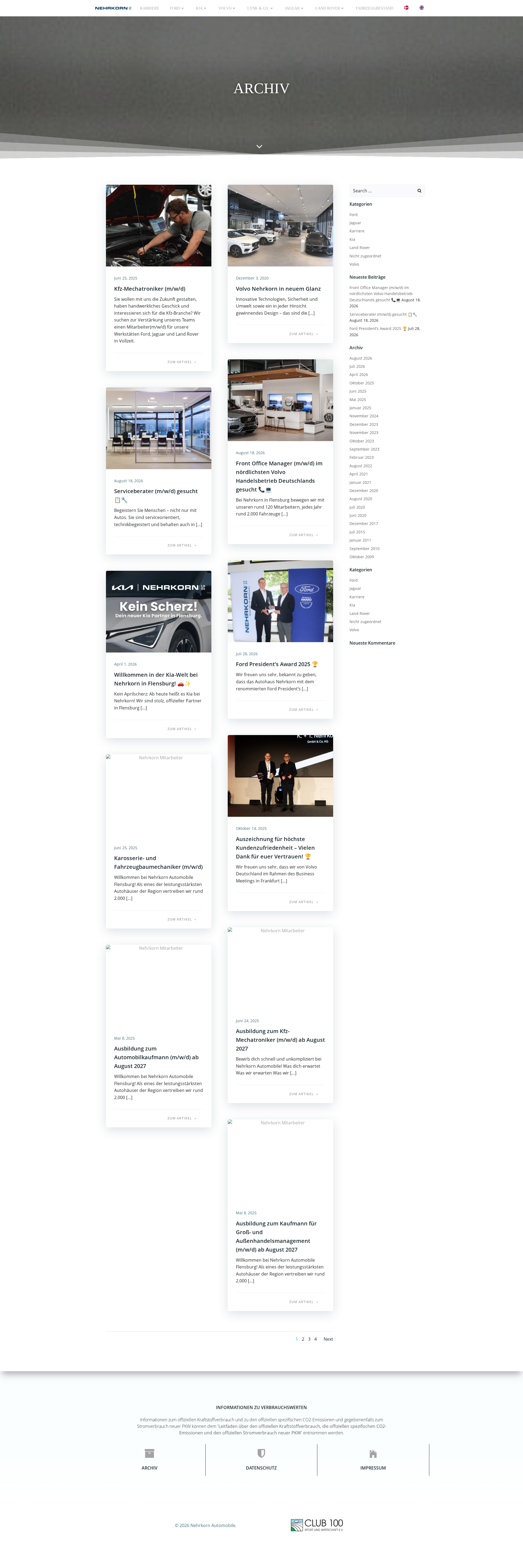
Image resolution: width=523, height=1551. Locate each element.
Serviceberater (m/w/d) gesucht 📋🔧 (383, 314)
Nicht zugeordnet (365, 256)
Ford (175, 8)
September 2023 (364, 449)
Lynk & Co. (258, 8)
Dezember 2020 (363, 490)
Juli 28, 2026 (247, 653)
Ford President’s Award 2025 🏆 (378, 328)
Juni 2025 (357, 391)
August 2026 (360, 358)
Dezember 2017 (363, 523)
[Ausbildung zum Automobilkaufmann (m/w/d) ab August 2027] (158, 985)
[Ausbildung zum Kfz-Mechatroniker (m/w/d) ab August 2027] (280, 968)
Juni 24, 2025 (247, 1020)
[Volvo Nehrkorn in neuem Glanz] (280, 225)
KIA (199, 8)
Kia (352, 239)
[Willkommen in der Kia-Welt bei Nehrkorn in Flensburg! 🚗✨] (158, 611)
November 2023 (363, 432)
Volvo (225, 8)
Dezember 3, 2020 (252, 278)
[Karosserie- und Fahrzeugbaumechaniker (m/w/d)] (158, 795)
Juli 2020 (357, 507)
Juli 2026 (357, 366)
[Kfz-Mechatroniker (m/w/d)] (158, 225)
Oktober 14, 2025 (251, 828)
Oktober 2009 (361, 556)
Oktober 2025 (361, 383)
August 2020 (360, 498)
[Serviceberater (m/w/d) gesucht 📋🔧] (158, 428)
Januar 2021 (360, 482)
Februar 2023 (361, 457)
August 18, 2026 (250, 452)
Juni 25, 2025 (125, 278)
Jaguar (292, 8)
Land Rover (327, 8)
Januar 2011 (360, 540)
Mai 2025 (357, 399)
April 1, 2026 (125, 664)
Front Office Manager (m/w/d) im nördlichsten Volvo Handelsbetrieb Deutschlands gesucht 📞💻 (381, 293)
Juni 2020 (357, 515)
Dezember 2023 (363, 424)
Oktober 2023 (361, 441)
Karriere (149, 8)
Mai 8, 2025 (124, 1038)
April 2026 (358, 374)
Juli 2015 (357, 532)
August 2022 (360, 465)
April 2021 (358, 473)
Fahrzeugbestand (374, 8)
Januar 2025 (360, 407)
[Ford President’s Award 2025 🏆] (280, 601)
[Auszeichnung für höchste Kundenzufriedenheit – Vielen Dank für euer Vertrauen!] (280, 775)
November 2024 (363, 415)
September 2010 (364, 548)
